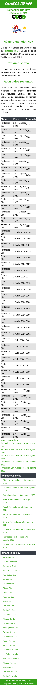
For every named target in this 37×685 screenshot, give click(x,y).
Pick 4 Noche (9, 641)
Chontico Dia (8, 584)
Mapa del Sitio (9, 683)
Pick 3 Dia (7, 592)
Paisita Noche (9, 632)
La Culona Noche (10, 654)
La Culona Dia (9, 614)
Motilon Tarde (9, 619)
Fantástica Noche (11, 658)
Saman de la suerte (11, 570)
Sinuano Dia (8, 606)
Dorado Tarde (9, 623)
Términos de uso (26, 683)
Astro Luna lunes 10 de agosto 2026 (19, 495)
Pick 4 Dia (7, 588)
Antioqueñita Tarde (11, 628)
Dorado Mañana (10, 562)
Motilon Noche (9, 663)
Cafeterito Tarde (10, 566)
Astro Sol (7, 601)
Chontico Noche (10, 636)
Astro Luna (8, 667)
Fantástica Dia (9, 575)
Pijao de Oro (8, 597)
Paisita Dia (7, 579)
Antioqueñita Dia (10, 557)
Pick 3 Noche (9, 645)
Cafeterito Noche (10, 650)
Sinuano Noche (10, 672)
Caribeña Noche (10, 676)
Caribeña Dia (9, 610)
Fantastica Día (10, 51)
